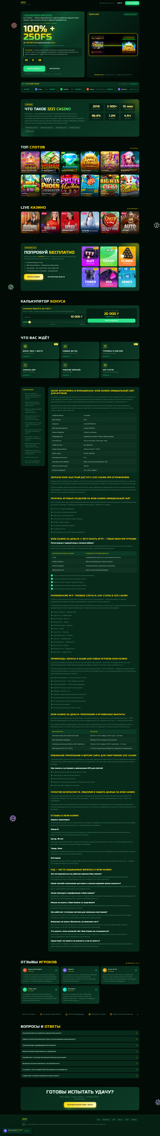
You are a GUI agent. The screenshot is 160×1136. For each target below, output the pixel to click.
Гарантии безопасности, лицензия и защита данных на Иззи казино (33, 452)
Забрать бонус (33, 69)
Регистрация (132, 3)
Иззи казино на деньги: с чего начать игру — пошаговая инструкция (32, 417)
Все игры (133, 148)
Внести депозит (111, 320)
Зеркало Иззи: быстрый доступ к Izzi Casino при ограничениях (32, 403)
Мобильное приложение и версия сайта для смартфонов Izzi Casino (33, 445)
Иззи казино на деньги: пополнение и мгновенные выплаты (33, 438)
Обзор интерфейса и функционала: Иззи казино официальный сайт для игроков (33, 396)
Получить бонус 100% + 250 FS (80, 1105)
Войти (119, 3)
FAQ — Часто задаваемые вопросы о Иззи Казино (32, 461)
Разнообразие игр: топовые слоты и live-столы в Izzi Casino (33, 424)
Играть (29, 1130)
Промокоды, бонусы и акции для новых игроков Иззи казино (33, 431)
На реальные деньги (56, 277)
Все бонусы (55, 69)
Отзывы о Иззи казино (31, 457)
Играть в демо (34, 277)
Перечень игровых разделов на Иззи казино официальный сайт (33, 410)
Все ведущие (132, 208)
